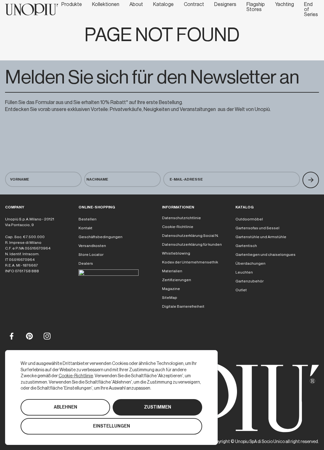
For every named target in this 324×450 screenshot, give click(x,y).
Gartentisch (246, 245)
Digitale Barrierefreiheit (183, 306)
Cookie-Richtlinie (177, 227)
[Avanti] (310, 180)
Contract (194, 4)
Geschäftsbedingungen (100, 237)
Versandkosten (92, 245)
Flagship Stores (255, 7)
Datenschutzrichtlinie (181, 218)
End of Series (311, 9)
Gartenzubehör (249, 281)
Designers (225, 4)
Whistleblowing (176, 253)
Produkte (71, 4)
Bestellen (87, 219)
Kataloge (163, 4)
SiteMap (169, 297)
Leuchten (244, 272)
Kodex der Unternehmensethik (190, 262)
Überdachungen (250, 263)
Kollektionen (105, 4)
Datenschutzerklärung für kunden (192, 244)
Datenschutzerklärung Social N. (190, 235)
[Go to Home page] (31, 9)
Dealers (85, 263)
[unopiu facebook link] (11, 336)
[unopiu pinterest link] (29, 336)
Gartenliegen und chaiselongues (265, 254)
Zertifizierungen (176, 280)
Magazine (171, 289)
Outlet (241, 290)
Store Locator (90, 254)
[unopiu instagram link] (46, 336)
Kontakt (85, 228)
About (136, 4)
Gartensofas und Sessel (257, 228)
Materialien (172, 271)
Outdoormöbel (249, 219)
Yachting (284, 4)
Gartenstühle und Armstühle (260, 237)
